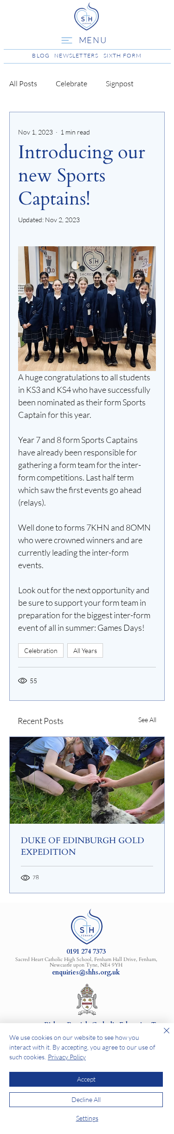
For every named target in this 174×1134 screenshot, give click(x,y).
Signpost (120, 83)
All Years (85, 650)
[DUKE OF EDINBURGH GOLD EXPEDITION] (87, 780)
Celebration (41, 650)
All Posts (23, 83)
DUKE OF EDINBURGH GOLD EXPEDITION (82, 846)
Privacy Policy (67, 1057)
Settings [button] (87, 1118)
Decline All (86, 1099)
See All (147, 720)
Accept (86, 1079)
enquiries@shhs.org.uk (86, 972)
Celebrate (71, 83)
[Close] (161, 1036)
